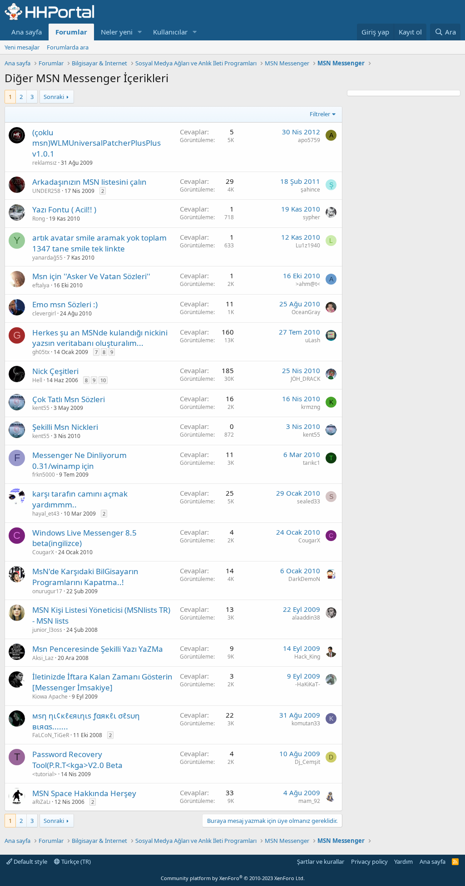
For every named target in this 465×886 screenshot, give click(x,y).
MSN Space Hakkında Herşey (84, 793)
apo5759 (309, 140)
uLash (312, 340)
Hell (37, 380)
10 (103, 380)
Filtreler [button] (320, 114)
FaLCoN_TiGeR (50, 735)
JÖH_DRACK (305, 379)
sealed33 (308, 501)
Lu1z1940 (308, 245)
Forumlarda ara (68, 47)
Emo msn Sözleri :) (65, 304)
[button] (140, 32)
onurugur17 (47, 591)
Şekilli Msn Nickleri (65, 427)
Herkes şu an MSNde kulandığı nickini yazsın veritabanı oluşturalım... (100, 338)
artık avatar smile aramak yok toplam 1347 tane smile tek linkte (99, 243)
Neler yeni (117, 31)
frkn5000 (43, 474)
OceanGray (306, 312)
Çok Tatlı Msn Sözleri (68, 399)
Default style (29, 861)
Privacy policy (369, 861)
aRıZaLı (41, 802)
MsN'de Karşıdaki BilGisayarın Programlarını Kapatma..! (85, 576)
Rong (38, 218)
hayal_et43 (45, 513)
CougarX (43, 552)
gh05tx (40, 352)
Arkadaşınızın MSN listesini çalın (89, 182)
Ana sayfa (26, 31)
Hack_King (307, 656)
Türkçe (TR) (75, 861)
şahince (310, 189)
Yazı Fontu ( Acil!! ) (64, 209)
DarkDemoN (304, 579)
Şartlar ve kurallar (320, 861)
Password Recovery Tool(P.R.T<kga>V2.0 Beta (77, 759)
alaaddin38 (306, 617)
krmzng (310, 407)
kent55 (40, 408)
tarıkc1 (311, 463)
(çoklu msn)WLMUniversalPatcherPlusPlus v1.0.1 (96, 143)
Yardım (403, 861)
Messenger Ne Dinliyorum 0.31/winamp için (79, 460)
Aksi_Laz (43, 658)
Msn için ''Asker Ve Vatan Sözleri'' (91, 276)
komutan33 (306, 723)
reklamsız (44, 163)
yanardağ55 (47, 257)
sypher (311, 217)
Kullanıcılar (170, 31)
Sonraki (54, 97)
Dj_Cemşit (307, 762)
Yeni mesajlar (22, 47)
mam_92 (309, 801)
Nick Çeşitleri (55, 371)
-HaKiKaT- (307, 684)
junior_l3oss (47, 630)
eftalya (40, 285)
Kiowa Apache (50, 696)
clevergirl (44, 313)
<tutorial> (44, 774)
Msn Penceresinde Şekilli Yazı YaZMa (97, 649)
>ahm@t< (308, 284)
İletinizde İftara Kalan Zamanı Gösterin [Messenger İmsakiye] (102, 682)
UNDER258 (46, 191)
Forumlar (71, 31)
